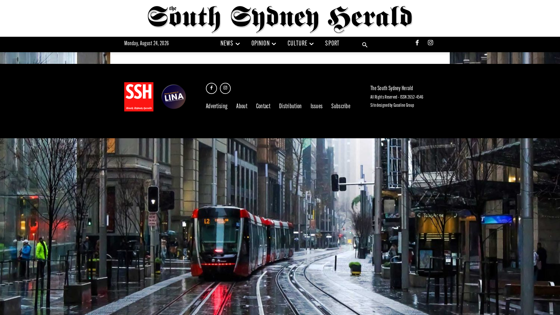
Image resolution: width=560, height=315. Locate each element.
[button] (365, 45)
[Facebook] (417, 43)
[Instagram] (430, 43)
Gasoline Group (403, 105)
